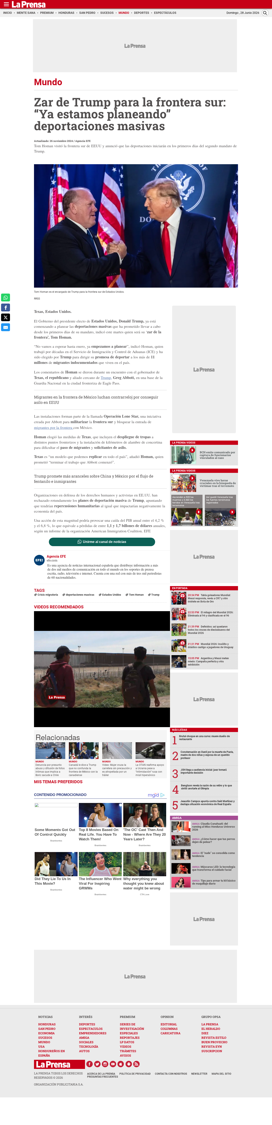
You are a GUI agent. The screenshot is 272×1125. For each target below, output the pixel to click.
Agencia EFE (83, 141)
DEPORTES (87, 1024)
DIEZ (204, 1033)
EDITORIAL (169, 1024)
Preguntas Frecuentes (102, 1076)
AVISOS (125, 1055)
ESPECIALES (129, 1033)
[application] (102, 669)
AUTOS (84, 1051)
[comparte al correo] (5, 327)
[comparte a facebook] (5, 307)
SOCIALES (86, 1042)
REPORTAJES (130, 1038)
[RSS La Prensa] (136, 1064)
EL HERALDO (210, 1029)
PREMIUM (127, 1017)
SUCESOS (45, 1038)
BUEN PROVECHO (214, 1042)
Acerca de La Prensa (101, 1073)
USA (41, 1046)
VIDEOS (125, 1046)
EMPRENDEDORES (92, 1033)
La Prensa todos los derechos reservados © (58, 1075)
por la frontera (53, 427)
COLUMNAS (169, 1029)
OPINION (167, 1017)
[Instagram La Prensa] (105, 1064)
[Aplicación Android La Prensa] (128, 1064)
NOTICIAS (45, 1017)
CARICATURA (170, 1033)
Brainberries (56, 841)
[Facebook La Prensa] (89, 1064)
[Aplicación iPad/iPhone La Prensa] (121, 1064)
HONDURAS (47, 1024)
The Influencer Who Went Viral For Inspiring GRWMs (100, 883)
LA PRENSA (209, 1024)
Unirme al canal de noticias (104, 542)
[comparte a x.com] (5, 317)
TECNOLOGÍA (88, 1046)
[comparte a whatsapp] (5, 297)
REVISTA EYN (211, 1046)
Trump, (106, 377)
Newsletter (199, 1073)
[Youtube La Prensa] (113, 1064)
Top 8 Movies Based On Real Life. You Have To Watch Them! (98, 834)
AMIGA (84, 1038)
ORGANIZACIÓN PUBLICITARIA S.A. (58, 1084)
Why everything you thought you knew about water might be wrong (143, 883)
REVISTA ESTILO (213, 1038)
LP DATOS (127, 1042)
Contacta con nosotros (171, 1073)
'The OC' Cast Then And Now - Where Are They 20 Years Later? (144, 834)
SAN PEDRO (46, 1029)
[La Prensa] (53, 1064)
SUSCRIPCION (211, 1051)
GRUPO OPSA (211, 1017)
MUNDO (44, 1042)
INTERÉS (85, 1017)
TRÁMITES (128, 1051)
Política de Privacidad (135, 1073)
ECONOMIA (46, 1033)
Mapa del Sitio (221, 1073)
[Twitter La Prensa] (97, 1064)
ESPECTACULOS (91, 1029)
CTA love (144, 894)
